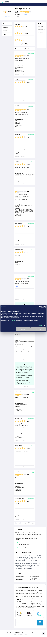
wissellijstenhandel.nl (36, 579)
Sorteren (22, 48)
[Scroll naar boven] (43, 633)
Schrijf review (23, 14)
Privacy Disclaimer (11, 632)
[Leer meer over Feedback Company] (40, 614)
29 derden (14, 320)
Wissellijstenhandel (22, 9)
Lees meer (17, 286)
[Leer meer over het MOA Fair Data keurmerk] (30, 614)
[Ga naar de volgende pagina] (29, 523)
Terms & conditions (31, 632)
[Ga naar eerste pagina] (16, 523)
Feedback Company (24, 634)
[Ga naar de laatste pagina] (33, 523)
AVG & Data (18, 632)
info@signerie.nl (35, 576)
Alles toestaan (38, 329)
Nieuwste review (28, 48)
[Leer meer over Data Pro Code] (19, 614)
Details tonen (40, 325)
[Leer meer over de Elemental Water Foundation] (40, 622)
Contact (23, 632)
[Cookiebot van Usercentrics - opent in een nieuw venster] (40, 307)
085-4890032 (34, 578)
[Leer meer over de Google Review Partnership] (19, 622)
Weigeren (23, 329)
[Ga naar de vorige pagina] (20, 523)
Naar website (7, 16)
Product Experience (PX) (28, 598)
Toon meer (24, 43)
